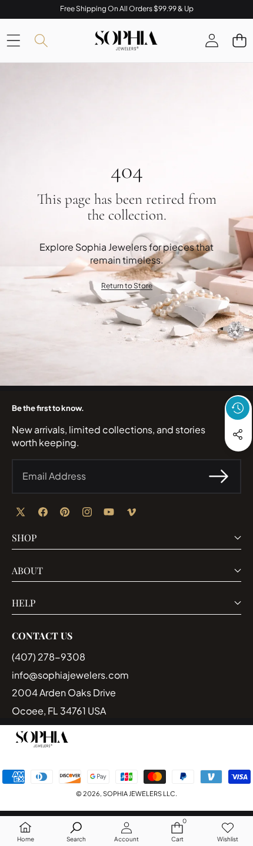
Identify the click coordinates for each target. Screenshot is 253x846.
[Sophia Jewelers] (126, 40)
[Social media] (237, 434)
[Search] (41, 40)
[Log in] (211, 40)
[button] (239, 40)
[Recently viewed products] (237, 408)
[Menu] (13, 40)
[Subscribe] (218, 476)
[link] (126, 286)
